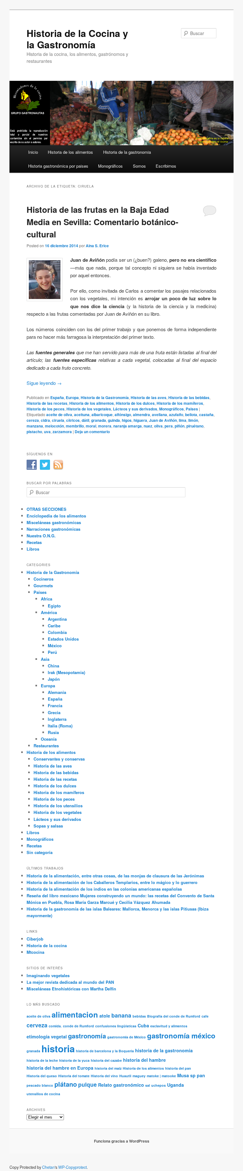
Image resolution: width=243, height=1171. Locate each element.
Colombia (57, 632)
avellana (159, 414)
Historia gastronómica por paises (58, 166)
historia (58, 1048)
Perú (52, 652)
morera (104, 426)
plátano (65, 1084)
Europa (72, 397)
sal (147, 1085)
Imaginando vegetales (48, 975)
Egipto (54, 606)
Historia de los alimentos (70, 152)
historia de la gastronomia (164, 1050)
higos (127, 420)
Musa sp (186, 1075)
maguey (139, 1075)
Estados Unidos (63, 639)
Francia (55, 705)
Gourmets (43, 585)
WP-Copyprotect (72, 1167)
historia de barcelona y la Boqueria (105, 1051)
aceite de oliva (59, 414)
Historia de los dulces (135, 403)
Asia (45, 659)
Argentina (57, 619)
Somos (139, 166)
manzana (35, 426)
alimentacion (75, 1014)
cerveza (37, 1025)
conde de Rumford (78, 1026)
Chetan (48, 1167)
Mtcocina (35, 952)
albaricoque (102, 414)
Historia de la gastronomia (127, 152)
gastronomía (87, 1035)
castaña (206, 414)
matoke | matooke (161, 1075)
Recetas (34, 542)
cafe (205, 1016)
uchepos (158, 1085)
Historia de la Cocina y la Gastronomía (77, 38)
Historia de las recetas (47, 403)
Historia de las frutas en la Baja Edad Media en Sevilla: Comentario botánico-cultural (102, 222)
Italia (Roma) (60, 726)
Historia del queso (42, 1075)
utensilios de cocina (43, 1093)
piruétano (194, 426)
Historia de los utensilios (58, 806)
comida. (55, 1026)
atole (104, 1016)
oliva (158, 426)
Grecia (54, 712)
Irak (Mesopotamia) (66, 672)
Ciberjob (35, 939)
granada (98, 420)
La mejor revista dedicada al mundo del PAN (70, 982)
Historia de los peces (46, 409)
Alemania (57, 692)
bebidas (139, 1016)
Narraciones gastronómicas (53, 529)
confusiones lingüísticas (115, 1026)
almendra (141, 414)
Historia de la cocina (47, 945)
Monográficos (110, 166)
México (55, 645)
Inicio (33, 152)
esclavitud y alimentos (168, 1026)
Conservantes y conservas (59, 759)
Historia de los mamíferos (180, 403)
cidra (45, 420)
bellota (191, 414)
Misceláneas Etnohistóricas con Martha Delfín (71, 989)
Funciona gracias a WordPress (121, 1141)
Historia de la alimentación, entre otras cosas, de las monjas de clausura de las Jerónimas (115, 876)
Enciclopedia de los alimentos (56, 516)
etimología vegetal (47, 1036)
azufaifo (176, 414)
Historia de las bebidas (188, 397)
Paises (192, 409)
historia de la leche (42, 1060)
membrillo (75, 426)
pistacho (34, 431)
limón (193, 420)
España (57, 397)
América (49, 612)
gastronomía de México (126, 1037)
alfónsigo (123, 414)
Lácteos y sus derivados (135, 409)
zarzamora (62, 431)
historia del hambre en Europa (60, 1068)
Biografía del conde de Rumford (173, 1016)
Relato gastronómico (121, 1085)
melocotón (54, 426)
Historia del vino (104, 1075)
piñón (179, 426)
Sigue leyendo (44, 382)
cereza (33, 420)
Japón (54, 679)
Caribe (54, 626)
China (53, 666)
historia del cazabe (106, 1060)
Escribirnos (166, 166)
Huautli (125, 1075)
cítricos (73, 420)
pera (169, 426)
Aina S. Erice (97, 245)
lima (182, 420)
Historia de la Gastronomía (105, 397)
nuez (148, 426)
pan (201, 1075)
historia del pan (178, 1068)
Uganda (175, 1085)
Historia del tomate (74, 1075)
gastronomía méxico (181, 1036)
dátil (85, 420)
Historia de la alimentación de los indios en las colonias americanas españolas (104, 889)
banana (121, 1015)
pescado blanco (40, 1085)
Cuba (143, 1025)
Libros (33, 549)
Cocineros (43, 579)
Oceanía (49, 739)
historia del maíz (108, 1068)
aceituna (82, 414)
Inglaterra (57, 719)
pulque (87, 1084)
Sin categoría (40, 852)
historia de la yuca (74, 1060)
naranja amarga (127, 426)
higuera (140, 420)
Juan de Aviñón (163, 420)
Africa (46, 599)
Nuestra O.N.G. (41, 536)
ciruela (58, 420)
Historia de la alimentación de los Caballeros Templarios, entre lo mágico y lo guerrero (112, 882)
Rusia (53, 732)
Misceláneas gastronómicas (54, 522)
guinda (114, 420)
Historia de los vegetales (88, 409)
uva (47, 431)
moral (91, 426)
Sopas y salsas (48, 826)
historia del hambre (144, 1060)
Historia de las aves (148, 397)
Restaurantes (46, 746)
